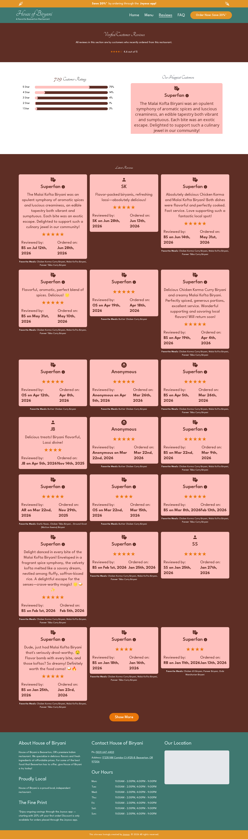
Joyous (126, 834)
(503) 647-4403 (105, 752)
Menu (149, 15)
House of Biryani (34, 13)
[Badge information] (187, 96)
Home (134, 15)
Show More (124, 717)
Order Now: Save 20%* (211, 15)
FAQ (181, 15)
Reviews (165, 15)
